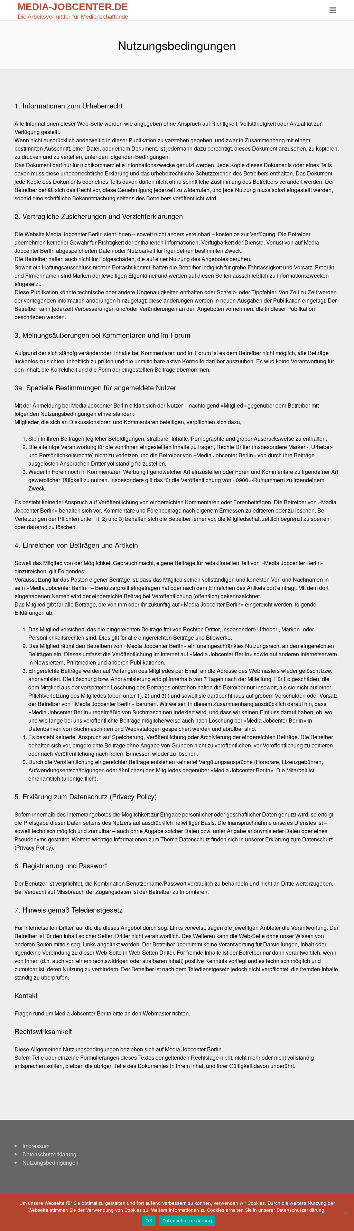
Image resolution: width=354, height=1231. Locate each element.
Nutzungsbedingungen (50, 1162)
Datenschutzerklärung (49, 1154)
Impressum (35, 1146)
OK (149, 1220)
